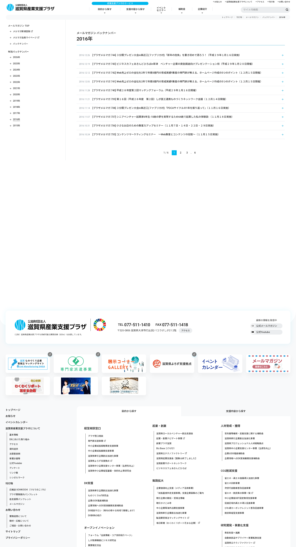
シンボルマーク (17, 477)
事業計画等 (14, 458)
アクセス (260, 2)
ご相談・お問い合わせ (20, 525)
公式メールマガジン (266, 326)
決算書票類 (14, 454)
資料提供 (13, 449)
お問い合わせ (284, 2)
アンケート (14, 468)
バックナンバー (268, 17)
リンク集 (13, 473)
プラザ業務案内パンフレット (23, 494)
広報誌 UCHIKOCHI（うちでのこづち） (28, 489)
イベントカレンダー (17, 422)
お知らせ (218, 2)
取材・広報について (19, 521)
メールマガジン (252, 17)
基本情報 (13, 434)
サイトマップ (13, 531)
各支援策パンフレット (20, 499)
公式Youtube (263, 332)
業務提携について (18, 516)
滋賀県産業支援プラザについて (239, 2)
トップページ (227, 17)
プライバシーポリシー (18, 537)
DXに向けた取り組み (19, 439)
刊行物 (271, 2)
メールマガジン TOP (18, 25)
